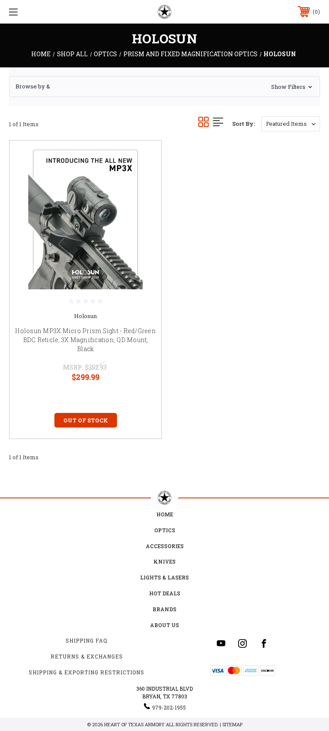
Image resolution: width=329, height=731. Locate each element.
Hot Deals (164, 593)
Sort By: (243, 123)
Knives (164, 561)
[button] (164, 86)
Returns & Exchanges (87, 656)
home (164, 514)
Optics (164, 530)
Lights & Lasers (164, 577)
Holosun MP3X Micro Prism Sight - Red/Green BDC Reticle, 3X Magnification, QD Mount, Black (85, 340)
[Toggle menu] (40, 12)
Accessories (165, 546)
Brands (164, 609)
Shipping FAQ (87, 640)
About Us (164, 625)
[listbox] (290, 123)
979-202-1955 (169, 707)
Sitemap (232, 724)
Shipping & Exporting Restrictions (86, 672)
